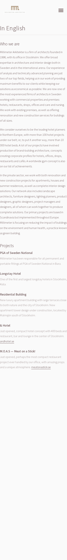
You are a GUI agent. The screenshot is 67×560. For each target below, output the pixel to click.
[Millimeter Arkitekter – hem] (14, 9)
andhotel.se (7, 341)
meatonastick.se (41, 367)
